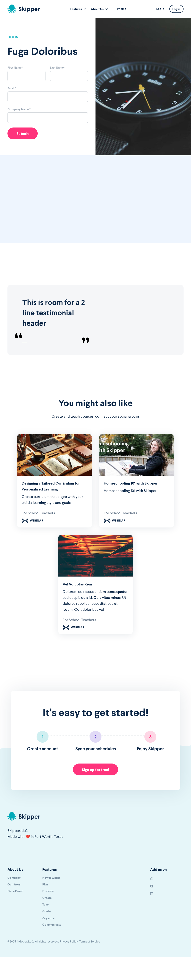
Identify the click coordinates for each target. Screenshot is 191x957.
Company (14, 877)
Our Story (14, 884)
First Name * (15, 67)
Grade (46, 911)
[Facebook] (151, 886)
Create (47, 897)
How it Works (51, 877)
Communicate (51, 924)
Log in (160, 8)
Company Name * (19, 109)
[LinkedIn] (151, 893)
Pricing (121, 8)
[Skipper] (23, 8)
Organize (48, 918)
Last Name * (57, 67)
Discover (48, 891)
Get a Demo (15, 891)
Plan (45, 884)
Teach (46, 904)
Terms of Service (89, 941)
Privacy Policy (69, 941)
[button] (78, 10)
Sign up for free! (95, 769)
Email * (11, 88)
